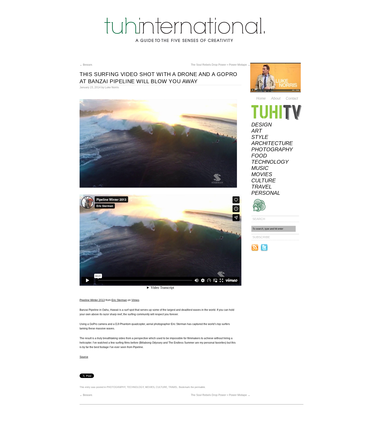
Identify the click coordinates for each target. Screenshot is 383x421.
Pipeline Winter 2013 (92, 300)
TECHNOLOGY (135, 387)
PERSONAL (265, 193)
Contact (292, 98)
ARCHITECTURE (272, 143)
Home (261, 98)
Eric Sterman (119, 300)
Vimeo (135, 300)
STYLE (259, 137)
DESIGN (261, 125)
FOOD (259, 156)
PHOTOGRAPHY (116, 387)
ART (256, 131)
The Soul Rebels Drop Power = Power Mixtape (220, 64)
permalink (200, 387)
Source (84, 356)
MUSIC (259, 168)
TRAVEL (173, 387)
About (275, 98)
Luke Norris (112, 87)
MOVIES (149, 387)
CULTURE (161, 387)
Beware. (86, 64)
